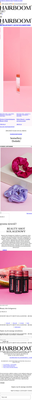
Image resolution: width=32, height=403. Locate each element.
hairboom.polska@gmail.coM (21, 357)
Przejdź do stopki (17, 0)
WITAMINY (28, 25)
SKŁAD (2, 126)
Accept (2, 382)
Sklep (8, 323)
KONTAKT (12, 126)
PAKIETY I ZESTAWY (13, 25)
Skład (15, 323)
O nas (22, 323)
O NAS (5, 126)
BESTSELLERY (4, 25)
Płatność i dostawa (9, 364)
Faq (28, 323)
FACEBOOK (13, 134)
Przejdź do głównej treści (6, 0)
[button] (16, 23)
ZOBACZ (5, 250)
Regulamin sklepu (9, 366)
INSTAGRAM (19, 134)
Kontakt (18, 327)
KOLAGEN (22, 25)
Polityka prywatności (10, 367)
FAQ (8, 126)
